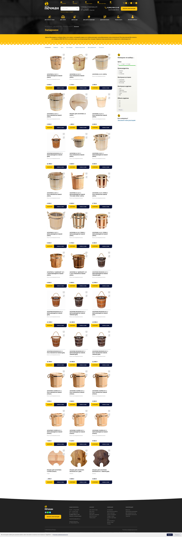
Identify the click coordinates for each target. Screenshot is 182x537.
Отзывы (109, 523)
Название (55, 47)
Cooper (120, 72)
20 (119, 106)
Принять (170, 534)
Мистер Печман (48, 26)
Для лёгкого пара (58, 26)
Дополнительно (93, 516)
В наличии (101, 47)
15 (119, 103)
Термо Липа (121, 90)
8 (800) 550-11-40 (113, 7)
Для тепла (92, 511)
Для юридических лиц (131, 513)
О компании (63, 3)
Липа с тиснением (123, 91)
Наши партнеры (111, 513)
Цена (62, 47)
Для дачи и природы (94, 514)
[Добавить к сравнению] (64, 58)
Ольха (120, 93)
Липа (120, 88)
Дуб (120, 94)
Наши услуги (92, 517)
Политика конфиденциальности (129, 529)
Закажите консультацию (126, 120)
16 (119, 105)
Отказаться (177, 534)
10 (119, 100)
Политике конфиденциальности (60, 534)
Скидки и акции (88, 3)
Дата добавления (92, 47)
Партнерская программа (131, 511)
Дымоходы (92, 513)
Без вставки (121, 82)
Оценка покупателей (80, 47)
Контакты (75, 3)
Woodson (121, 70)
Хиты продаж (69, 47)
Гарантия (128, 516)
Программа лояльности (131, 514)
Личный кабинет (111, 520)
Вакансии (128, 509)
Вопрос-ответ (110, 522)
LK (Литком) (121, 73)
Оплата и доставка (102, 3)
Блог (111, 3)
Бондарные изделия (68, 26)
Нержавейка (121, 79)
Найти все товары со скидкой (67, 11)
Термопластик (122, 81)
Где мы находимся (111, 514)
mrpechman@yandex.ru (113, 9)
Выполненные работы (112, 511)
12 (119, 102)
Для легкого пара (94, 509)
